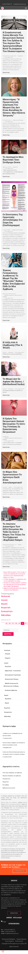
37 (13, 623)
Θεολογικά (5, 596)
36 (9, 623)
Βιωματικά (20, 55)
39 (19, 623)
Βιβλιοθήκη (6, 615)
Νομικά (10, 487)
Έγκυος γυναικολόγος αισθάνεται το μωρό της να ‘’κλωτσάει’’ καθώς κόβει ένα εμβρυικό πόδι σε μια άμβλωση (14, 279)
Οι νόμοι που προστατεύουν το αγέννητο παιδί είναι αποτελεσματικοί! (12, 477)
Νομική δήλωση (21, 939)
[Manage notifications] (3, 951)
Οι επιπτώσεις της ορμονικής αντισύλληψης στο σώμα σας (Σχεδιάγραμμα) (13, 220)
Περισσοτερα (14, 913)
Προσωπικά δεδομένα (8, 939)
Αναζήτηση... (8, 634)
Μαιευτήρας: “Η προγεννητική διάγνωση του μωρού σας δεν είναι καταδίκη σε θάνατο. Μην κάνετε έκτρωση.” (14, 107)
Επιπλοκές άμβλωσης (11, 690)
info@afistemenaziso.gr (19, 4)
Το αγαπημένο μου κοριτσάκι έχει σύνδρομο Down (13, 159)
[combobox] (10, 630)
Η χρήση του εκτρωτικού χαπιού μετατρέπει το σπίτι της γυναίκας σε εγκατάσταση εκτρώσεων (14, 425)
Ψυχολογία (8, 666)
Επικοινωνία (19, 941)
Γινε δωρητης (20, 871)
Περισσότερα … (6, 72)
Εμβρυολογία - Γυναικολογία (13, 670)
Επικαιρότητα (7, 611)
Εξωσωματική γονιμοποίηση (13, 675)
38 (16, 623)
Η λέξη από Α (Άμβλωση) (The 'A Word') (12, 345)
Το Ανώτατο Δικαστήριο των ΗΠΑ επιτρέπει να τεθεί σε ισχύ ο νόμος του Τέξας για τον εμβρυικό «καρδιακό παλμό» (14, 531)
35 (6, 623)
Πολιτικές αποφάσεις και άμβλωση (12, 772)
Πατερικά (7, 654)
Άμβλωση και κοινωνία (9, 788)
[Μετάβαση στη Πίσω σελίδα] (4, 622)
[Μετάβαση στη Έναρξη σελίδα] (2, 622)
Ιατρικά (4, 600)
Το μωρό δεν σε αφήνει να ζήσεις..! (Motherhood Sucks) (13, 381)
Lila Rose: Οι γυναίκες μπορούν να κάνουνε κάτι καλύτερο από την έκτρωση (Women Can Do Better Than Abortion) (15, 584)
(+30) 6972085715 (7, 4)
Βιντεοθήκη (6, 785)
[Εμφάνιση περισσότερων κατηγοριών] (24, 596)
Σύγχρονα (7, 658)
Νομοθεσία (8, 698)
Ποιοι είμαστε (9, 941)
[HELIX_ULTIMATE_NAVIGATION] (26, 8)
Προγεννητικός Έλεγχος (18, 120)
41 (25, 623)
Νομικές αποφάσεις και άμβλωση (12, 775)
